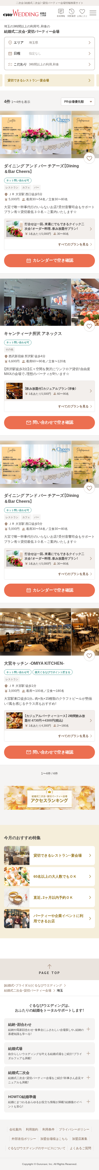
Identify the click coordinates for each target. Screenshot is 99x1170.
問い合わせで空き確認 (53, 422)
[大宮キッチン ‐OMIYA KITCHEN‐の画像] (49, 632)
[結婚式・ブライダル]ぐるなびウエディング (33, 985)
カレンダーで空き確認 (53, 260)
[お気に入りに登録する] (89, 158)
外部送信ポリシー (24, 1139)
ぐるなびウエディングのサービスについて (36, 1148)
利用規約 (32, 1129)
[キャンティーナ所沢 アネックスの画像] (49, 302)
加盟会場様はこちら (54, 1139)
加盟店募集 (79, 1139)
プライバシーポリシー (74, 1129)
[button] (49, 1029)
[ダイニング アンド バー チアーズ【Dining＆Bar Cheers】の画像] (49, 134)
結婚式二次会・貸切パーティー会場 (27, 990)
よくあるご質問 (80, 1148)
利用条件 (48, 1129)
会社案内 (15, 1129)
